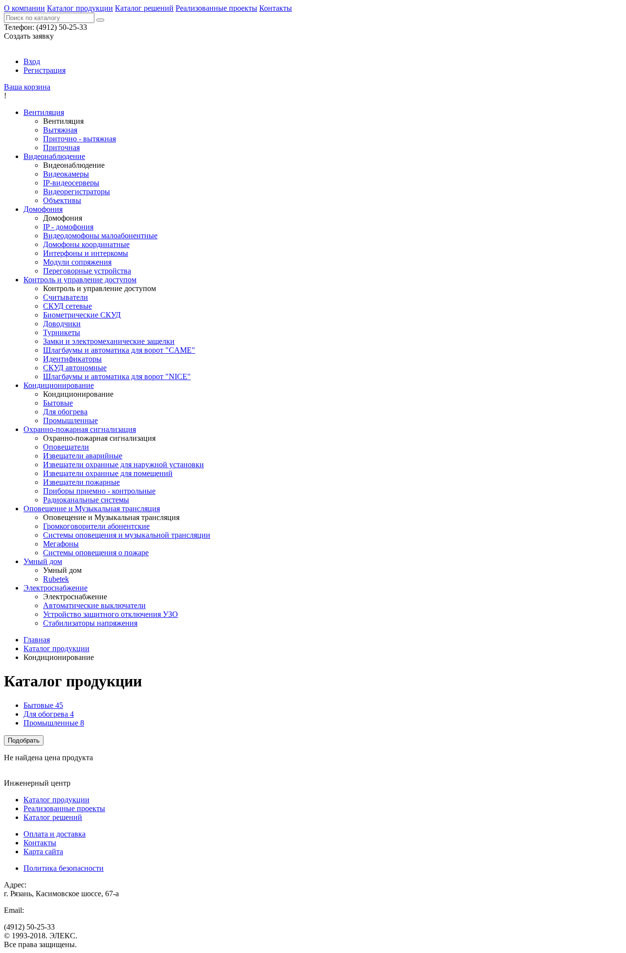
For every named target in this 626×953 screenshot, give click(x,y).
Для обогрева (65, 412)
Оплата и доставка (54, 834)
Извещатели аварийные (82, 456)
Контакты (275, 8)
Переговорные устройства (87, 271)
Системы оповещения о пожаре (96, 552)
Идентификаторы (72, 359)
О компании (24, 8)
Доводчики (62, 323)
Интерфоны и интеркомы (85, 253)
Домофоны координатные (86, 244)
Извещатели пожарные (81, 482)
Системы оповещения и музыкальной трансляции (126, 535)
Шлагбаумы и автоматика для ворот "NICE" (117, 376)
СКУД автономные (75, 367)
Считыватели (65, 297)
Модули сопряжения (77, 262)
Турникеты (61, 332)
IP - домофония (68, 227)
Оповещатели (66, 447)
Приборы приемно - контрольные (99, 491)
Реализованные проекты (216, 8)
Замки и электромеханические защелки (109, 341)
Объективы (62, 200)
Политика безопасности (63, 868)
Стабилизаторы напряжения (90, 623)
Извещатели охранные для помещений (108, 473)
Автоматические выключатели (94, 605)
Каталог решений (144, 8)
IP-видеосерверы (71, 183)
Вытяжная (60, 130)
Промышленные (70, 420)
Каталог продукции (80, 8)
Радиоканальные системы (86, 500)
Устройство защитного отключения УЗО (110, 614)
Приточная (61, 147)
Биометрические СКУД (82, 315)
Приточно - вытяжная (79, 139)
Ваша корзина (27, 87)
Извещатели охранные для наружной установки (123, 464)
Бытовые (58, 403)
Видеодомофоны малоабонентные (100, 235)
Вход (31, 61)
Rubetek (56, 579)
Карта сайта (43, 851)
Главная (36, 639)
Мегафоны (61, 544)
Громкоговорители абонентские (96, 526)
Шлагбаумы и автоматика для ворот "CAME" (119, 350)
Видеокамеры (66, 174)
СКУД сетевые (67, 306)
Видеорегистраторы (76, 191)
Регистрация (44, 70)
